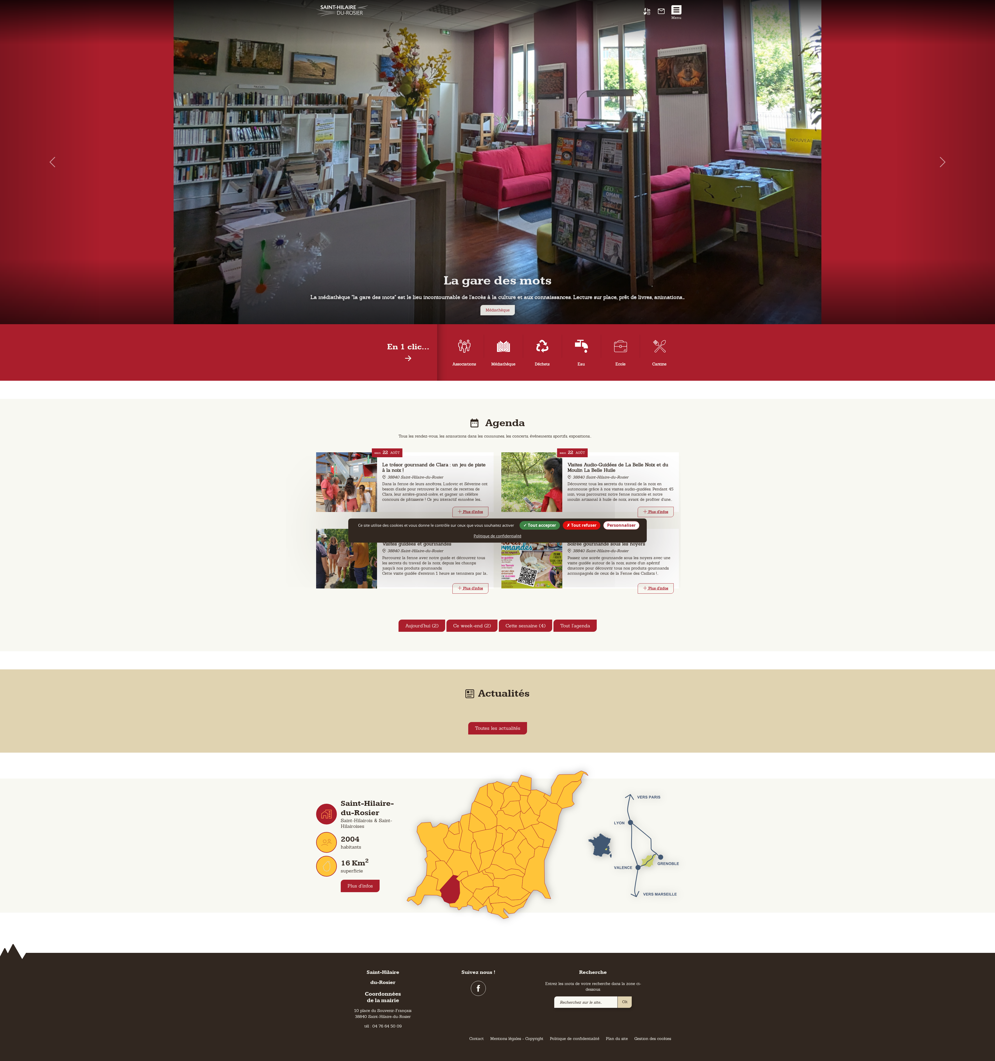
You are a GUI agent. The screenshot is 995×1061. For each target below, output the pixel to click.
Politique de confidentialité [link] (497, 535)
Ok (625, 1001)
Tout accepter (541, 525)
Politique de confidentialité (574, 1038)
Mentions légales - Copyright (516, 1038)
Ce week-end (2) (472, 626)
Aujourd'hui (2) (421, 626)
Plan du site (617, 1038)
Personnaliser (621, 525)
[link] (661, 12)
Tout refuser (583, 525)
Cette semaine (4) (525, 626)
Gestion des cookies (652, 1038)
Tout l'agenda (575, 626)
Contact (476, 1038)
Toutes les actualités (497, 728)
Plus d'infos (360, 886)
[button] (50, 162)
